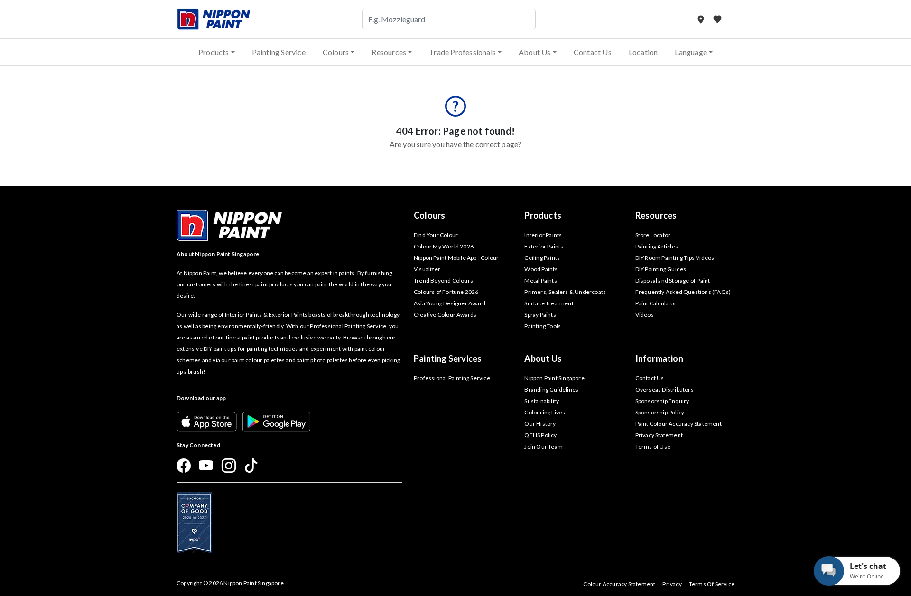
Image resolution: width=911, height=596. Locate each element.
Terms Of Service (711, 583)
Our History (540, 423)
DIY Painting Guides (661, 269)
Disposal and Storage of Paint (672, 280)
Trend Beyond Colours (443, 280)
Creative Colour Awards (445, 314)
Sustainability (541, 400)
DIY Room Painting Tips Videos (675, 257)
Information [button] (659, 358)
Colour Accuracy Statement (619, 583)
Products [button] (213, 51)
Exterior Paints (543, 246)
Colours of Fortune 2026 (446, 291)
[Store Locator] (701, 19)
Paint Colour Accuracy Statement (678, 423)
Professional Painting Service (452, 378)
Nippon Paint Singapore (554, 378)
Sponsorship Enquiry (662, 400)
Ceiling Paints (542, 257)
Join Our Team (543, 446)
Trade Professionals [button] (462, 51)
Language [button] (691, 51)
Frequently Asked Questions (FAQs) (683, 291)
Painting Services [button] (448, 358)
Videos (644, 314)
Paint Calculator (656, 303)
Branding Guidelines (551, 389)
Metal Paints (540, 280)
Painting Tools (542, 326)
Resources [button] (389, 51)
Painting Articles (656, 246)
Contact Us (593, 51)
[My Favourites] (717, 19)
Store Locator (653, 234)
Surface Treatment (548, 303)
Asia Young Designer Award (449, 303)
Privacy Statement (659, 435)
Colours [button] (336, 51)
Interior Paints (543, 234)
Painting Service (279, 51)
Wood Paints (541, 269)
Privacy (671, 583)
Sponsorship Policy (660, 412)
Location (643, 51)
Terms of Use (652, 446)
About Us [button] (535, 51)
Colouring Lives (544, 412)
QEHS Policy (540, 435)
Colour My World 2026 (444, 246)
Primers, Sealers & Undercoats (565, 291)
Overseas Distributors (664, 389)
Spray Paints (540, 314)
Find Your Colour (436, 234)
